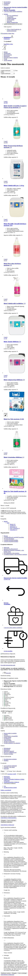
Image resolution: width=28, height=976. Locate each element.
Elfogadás (3, 820)
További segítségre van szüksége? (12, 743)
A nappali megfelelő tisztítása (11, 540)
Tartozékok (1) (13, 529)
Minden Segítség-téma (12, 22)
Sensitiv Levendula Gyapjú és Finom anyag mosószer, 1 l (15, 106)
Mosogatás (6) (13, 527)
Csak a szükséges (11, 820)
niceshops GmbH (12, 774)
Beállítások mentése (5, 973)
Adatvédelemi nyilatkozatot (7, 824)
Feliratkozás (7, 38)
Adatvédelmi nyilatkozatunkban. (9, 817)
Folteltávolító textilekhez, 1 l (14, 303)
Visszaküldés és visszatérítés (11, 736)
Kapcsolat (9, 21)
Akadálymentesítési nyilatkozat (11, 782)
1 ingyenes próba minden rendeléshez (13, 11)
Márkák (6, 521)
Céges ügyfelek (7, 740)
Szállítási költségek (11, 18)
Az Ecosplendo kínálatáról (10, 765)
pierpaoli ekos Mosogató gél (11, 549)
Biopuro (6, 536)
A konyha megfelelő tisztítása (11, 541)
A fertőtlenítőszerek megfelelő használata (14, 537)
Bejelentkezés (7, 748)
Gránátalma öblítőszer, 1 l (14, 457)
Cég (5, 786)
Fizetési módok (10, 19)
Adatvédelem (7, 778)
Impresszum (7, 776)
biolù (8, 523)
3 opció (5, 101)
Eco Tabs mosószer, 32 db (14, 419)
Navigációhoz (7, 2)
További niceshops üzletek (10, 787)
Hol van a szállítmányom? (10, 752)
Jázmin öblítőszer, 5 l (12, 341)
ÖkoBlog (6, 760)
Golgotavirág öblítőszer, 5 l (14, 380)
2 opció (5, 181)
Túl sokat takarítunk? (9, 538)
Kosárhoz (6, 4)
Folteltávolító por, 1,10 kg (14, 185)
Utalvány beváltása (8, 754)
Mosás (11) (12, 524)
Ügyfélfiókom (7, 739)
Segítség (6, 14)
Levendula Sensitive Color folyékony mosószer (15, 554)
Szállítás (6, 734)
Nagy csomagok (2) (15, 528)
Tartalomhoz (7, 3)
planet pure (6, 547)
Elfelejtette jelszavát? (9, 751)
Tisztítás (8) (13, 525)
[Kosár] (15, 48)
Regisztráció (7, 749)
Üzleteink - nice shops (9, 767)
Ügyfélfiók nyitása (8, 44)
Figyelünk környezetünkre (10, 759)
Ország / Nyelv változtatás (14, 771)
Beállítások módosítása (6, 822)
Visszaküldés (10, 17)
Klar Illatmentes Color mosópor (11, 553)
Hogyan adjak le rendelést (10, 733)
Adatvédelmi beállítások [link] (10, 783)
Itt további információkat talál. (8, 665)
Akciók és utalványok (9, 741)
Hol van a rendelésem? (12, 15)
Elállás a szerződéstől (6, 790)
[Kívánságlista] (5, 46)
